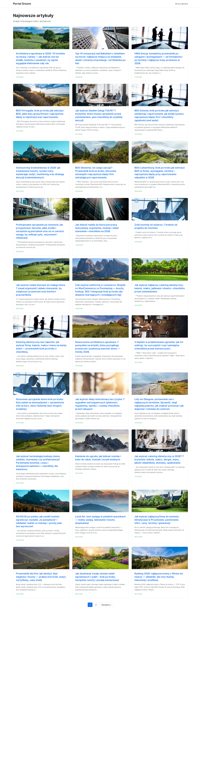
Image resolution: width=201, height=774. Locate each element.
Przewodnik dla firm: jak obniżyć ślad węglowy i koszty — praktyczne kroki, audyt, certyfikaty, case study (41, 576)
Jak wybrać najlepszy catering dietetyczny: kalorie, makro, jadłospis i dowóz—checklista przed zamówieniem (159, 288)
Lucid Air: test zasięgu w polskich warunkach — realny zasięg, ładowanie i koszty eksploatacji (100, 519)
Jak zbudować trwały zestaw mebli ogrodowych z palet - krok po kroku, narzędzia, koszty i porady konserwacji (97, 576)
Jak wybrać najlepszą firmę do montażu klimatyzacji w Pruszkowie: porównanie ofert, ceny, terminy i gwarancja (156, 519)
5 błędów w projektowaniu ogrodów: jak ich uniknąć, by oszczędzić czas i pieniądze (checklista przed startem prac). (158, 345)
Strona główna (181, 4)
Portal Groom (22, 3)
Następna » (106, 605)
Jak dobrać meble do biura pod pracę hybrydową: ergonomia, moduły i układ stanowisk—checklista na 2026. (97, 228)
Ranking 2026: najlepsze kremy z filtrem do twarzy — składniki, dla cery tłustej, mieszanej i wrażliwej (158, 576)
